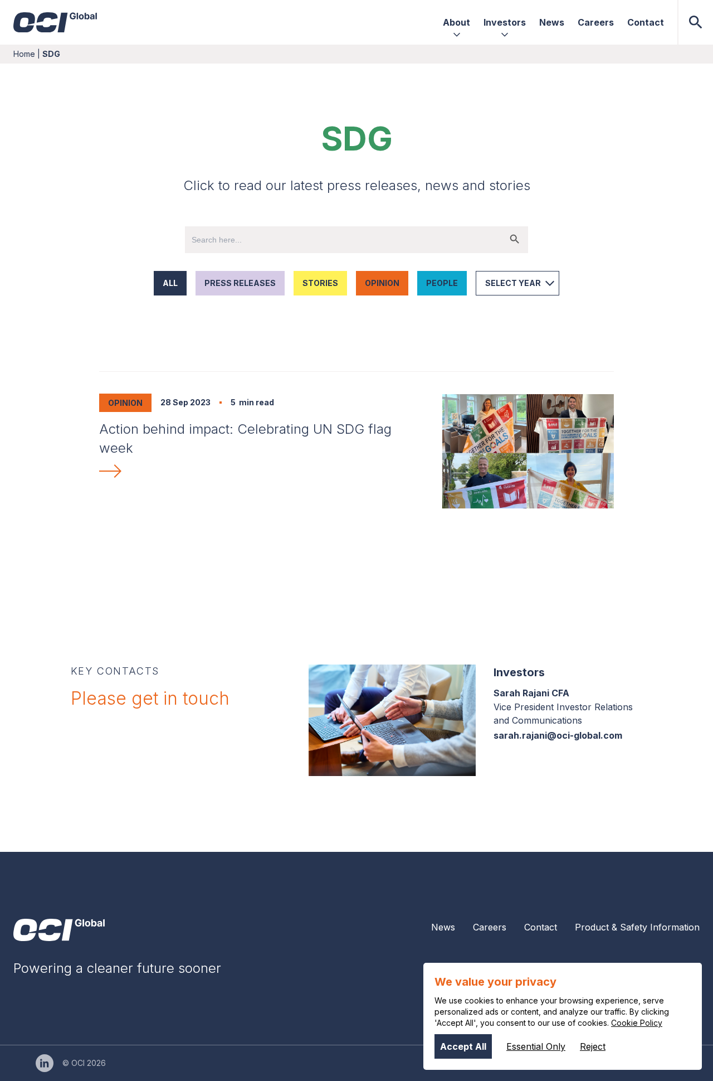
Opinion (382, 283)
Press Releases (240, 283)
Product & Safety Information (637, 927)
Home (24, 54)
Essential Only (535, 1046)
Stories (320, 283)
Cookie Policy (636, 1022)
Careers (489, 927)
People (442, 283)
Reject (592, 1046)
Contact (540, 927)
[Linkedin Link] (44, 1063)
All (170, 283)
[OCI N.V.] (59, 930)
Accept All (463, 1046)
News (443, 927)
